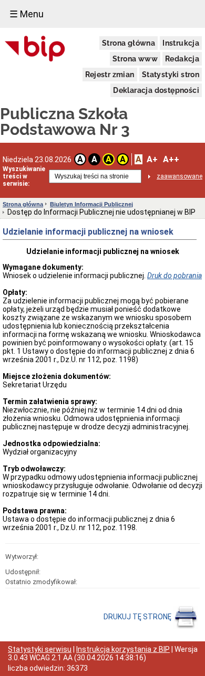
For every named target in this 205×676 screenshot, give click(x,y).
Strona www (135, 59)
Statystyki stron (170, 74)
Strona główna (128, 43)
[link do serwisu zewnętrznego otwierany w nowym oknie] (35, 49)
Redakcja (182, 59)
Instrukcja (180, 43)
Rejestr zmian (110, 74)
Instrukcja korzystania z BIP (123, 649)
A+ (152, 159)
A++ (171, 159)
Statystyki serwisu (39, 649)
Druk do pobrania (174, 275)
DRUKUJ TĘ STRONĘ (138, 616)
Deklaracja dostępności (156, 90)
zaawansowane (179, 176)
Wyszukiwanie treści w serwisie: (24, 176)
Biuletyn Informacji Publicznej (91, 204)
